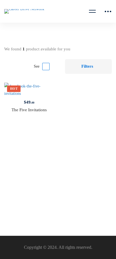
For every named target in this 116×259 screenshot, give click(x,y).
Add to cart (16, 90)
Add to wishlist (41, 90)
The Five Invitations (29, 110)
